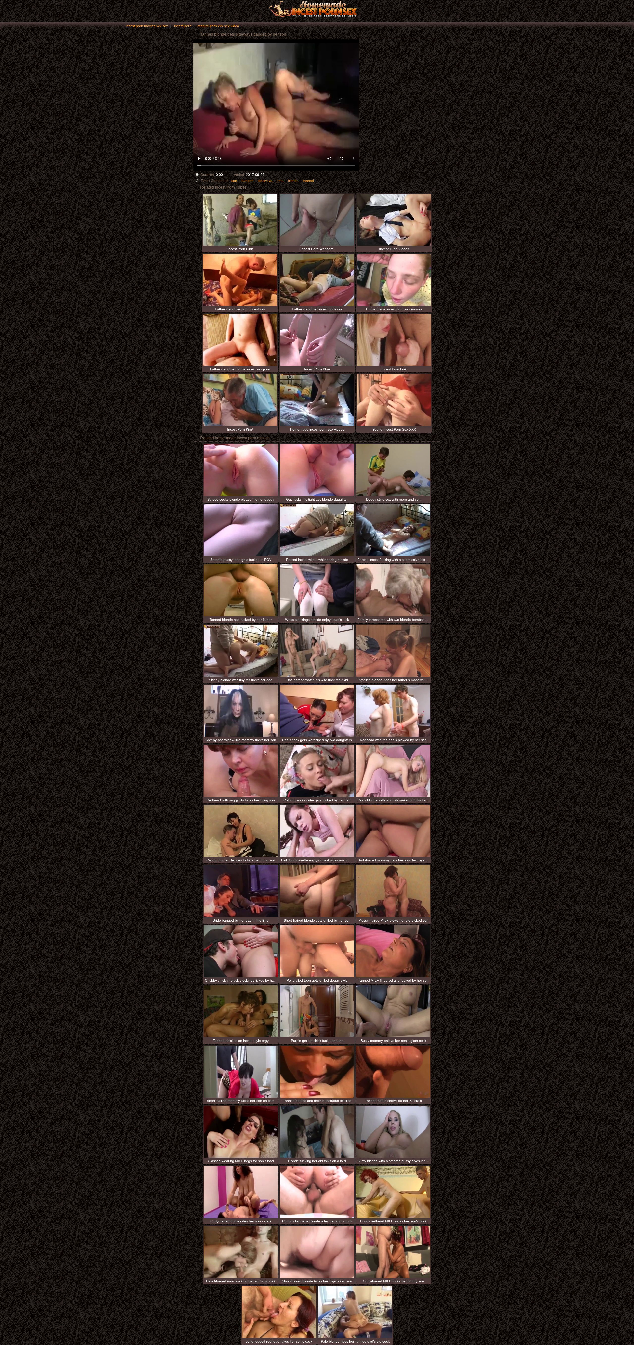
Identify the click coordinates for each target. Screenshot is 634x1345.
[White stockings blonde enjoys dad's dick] (317, 590)
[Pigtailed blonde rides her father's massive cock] (393, 651)
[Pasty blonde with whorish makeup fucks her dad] (393, 771)
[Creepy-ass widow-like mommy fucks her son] (241, 711)
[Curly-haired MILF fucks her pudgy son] (393, 1252)
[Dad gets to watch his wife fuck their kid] (317, 651)
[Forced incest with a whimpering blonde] (317, 530)
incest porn (182, 26)
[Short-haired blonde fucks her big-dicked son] (317, 1252)
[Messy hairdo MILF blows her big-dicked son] (393, 891)
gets (280, 181)
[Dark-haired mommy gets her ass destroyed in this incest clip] (393, 831)
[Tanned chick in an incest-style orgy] (241, 1011)
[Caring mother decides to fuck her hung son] (241, 831)
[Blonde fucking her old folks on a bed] (317, 1132)
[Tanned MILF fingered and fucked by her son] (393, 951)
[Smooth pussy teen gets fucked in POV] (241, 530)
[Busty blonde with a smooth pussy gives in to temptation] (393, 1132)
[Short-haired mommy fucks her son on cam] (241, 1072)
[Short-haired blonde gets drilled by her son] (317, 891)
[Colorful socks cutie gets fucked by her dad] (317, 771)
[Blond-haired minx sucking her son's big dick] (241, 1252)
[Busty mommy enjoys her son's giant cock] (393, 1011)
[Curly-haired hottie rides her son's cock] (241, 1192)
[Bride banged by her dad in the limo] (241, 891)
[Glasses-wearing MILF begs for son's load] (241, 1132)
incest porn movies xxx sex (147, 26)
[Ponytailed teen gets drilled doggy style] (317, 951)
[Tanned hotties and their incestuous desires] (317, 1072)
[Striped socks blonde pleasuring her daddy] (241, 470)
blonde (293, 181)
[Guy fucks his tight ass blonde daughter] (317, 470)
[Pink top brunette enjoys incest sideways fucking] (317, 831)
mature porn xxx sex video (218, 26)
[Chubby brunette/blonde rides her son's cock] (317, 1192)
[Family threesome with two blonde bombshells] (393, 590)
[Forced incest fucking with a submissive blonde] (393, 530)
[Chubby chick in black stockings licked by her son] (241, 951)
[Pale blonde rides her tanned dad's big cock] (355, 1312)
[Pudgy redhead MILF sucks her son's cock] (393, 1192)
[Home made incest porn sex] (317, 8)
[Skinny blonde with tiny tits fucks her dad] (241, 651)
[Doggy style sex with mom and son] (393, 470)
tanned (308, 181)
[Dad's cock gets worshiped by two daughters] (317, 711)
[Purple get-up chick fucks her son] (317, 1011)
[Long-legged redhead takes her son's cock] (279, 1312)
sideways (265, 181)
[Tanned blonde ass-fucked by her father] (241, 590)
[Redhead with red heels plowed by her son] (393, 711)
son (234, 181)
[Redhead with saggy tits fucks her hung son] (241, 771)
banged (247, 181)
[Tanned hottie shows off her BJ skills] (393, 1072)
